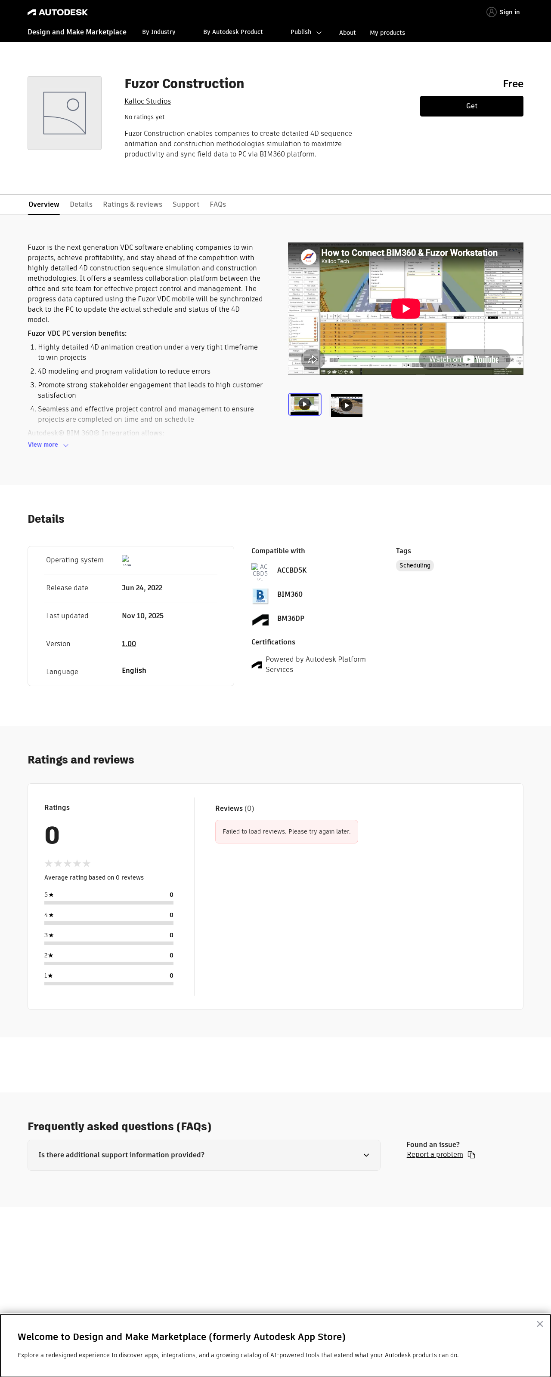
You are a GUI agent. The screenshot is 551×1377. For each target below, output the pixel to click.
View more (43, 444)
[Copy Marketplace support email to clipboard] (471, 1154)
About (347, 32)
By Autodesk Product (233, 32)
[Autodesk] (58, 12)
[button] (204, 1155)
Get (471, 106)
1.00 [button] (129, 644)
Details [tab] (81, 204)
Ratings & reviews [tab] (132, 204)
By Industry (159, 32)
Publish (301, 32)
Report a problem (435, 1154)
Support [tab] (186, 204)
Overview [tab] (43, 204)
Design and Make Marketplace (77, 32)
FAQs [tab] (218, 204)
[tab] (306, 411)
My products (387, 32)
